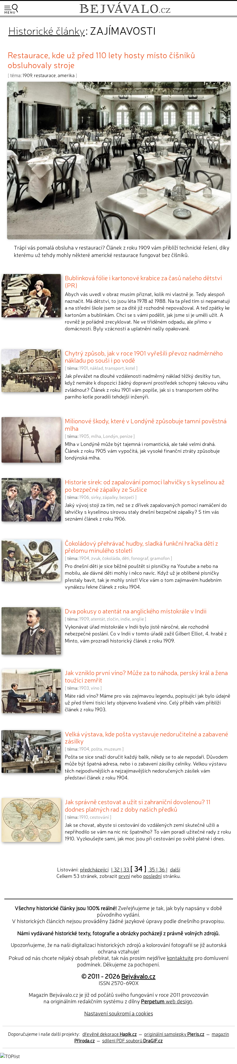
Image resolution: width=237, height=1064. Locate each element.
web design (166, 1001)
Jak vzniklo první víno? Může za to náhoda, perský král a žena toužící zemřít (146, 676)
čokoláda (111, 558)
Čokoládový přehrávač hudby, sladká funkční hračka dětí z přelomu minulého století (141, 547)
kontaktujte (180, 957)
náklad (96, 368)
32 (117, 869)
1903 (84, 688)
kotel (130, 368)
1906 (84, 497)
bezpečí (126, 497)
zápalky (110, 497)
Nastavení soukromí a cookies (118, 1013)
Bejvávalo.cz (138, 975)
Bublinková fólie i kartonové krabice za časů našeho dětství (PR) (143, 281)
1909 (27, 75)
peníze (126, 436)
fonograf (139, 558)
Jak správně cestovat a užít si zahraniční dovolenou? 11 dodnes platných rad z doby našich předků (137, 805)
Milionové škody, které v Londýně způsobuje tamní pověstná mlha (146, 424)
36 (162, 869)
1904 (84, 558)
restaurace (45, 75)
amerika (66, 75)
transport (114, 368)
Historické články (46, 30)
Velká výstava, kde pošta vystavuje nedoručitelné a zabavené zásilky (146, 737)
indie (125, 619)
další (175, 869)
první (124, 875)
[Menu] (11, 9)
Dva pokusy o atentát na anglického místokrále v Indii (135, 610)
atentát (98, 619)
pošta (96, 749)
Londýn (110, 436)
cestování (99, 817)
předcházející (94, 869)
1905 (84, 436)
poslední (152, 875)
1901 (83, 368)
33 (126, 869)
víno (95, 688)
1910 (83, 817)
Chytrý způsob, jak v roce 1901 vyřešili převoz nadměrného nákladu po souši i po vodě (144, 356)
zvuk (95, 558)
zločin (112, 619)
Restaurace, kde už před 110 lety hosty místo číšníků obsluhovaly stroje (101, 59)
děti (125, 558)
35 (152, 869)
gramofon (160, 558)
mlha (96, 436)
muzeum (112, 749)
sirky (96, 497)
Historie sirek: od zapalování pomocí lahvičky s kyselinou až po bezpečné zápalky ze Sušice (145, 485)
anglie (138, 619)
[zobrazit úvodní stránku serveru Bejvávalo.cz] (125, 12)
